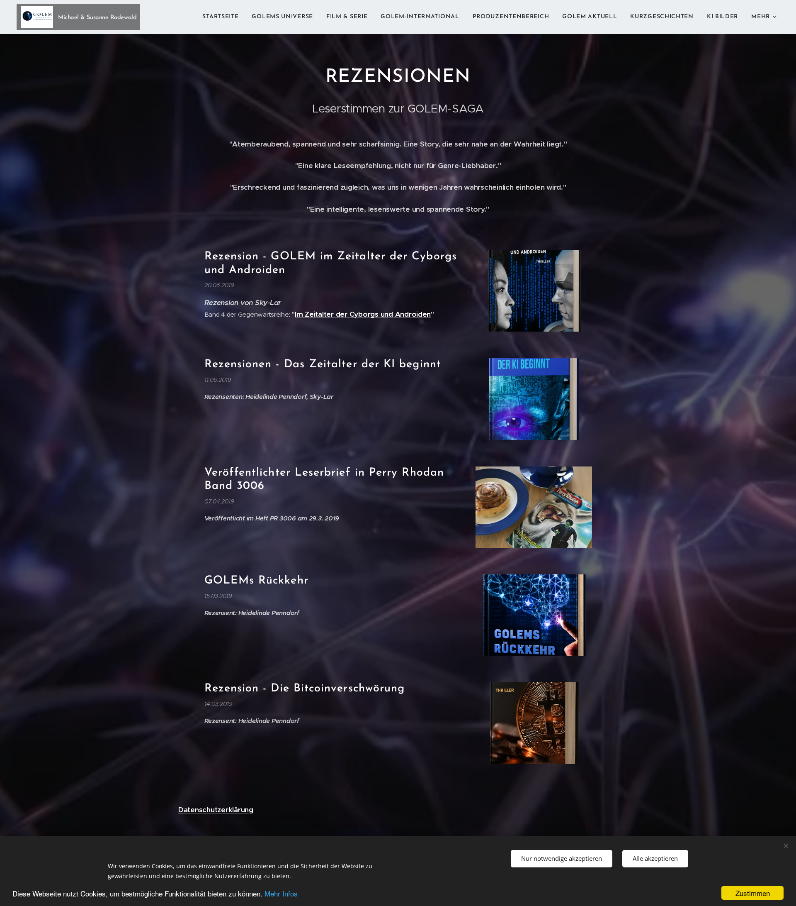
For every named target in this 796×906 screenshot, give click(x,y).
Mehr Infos (281, 893)
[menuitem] (222, 17)
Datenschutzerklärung (215, 809)
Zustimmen (752, 893)
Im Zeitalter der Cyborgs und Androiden (363, 314)
